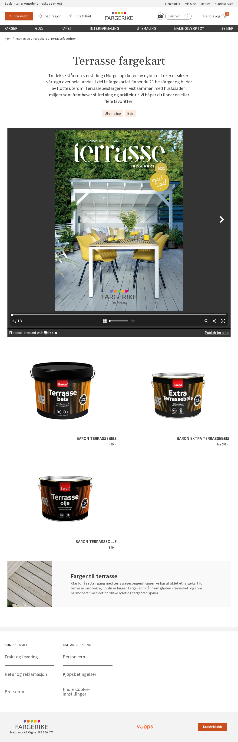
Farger (11, 28)
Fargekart (40, 39)
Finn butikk (172, 4)
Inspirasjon (52, 16)
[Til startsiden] (119, 16)
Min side (190, 4)
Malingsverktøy (189, 28)
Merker (205, 4)
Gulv (39, 28)
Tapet (66, 28)
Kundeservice (224, 4)
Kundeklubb (18, 16)
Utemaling (146, 28)
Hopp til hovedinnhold (18, 2)
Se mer (227, 28)
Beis (130, 113)
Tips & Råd (82, 16)
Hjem (8, 39)
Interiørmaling (104, 28)
